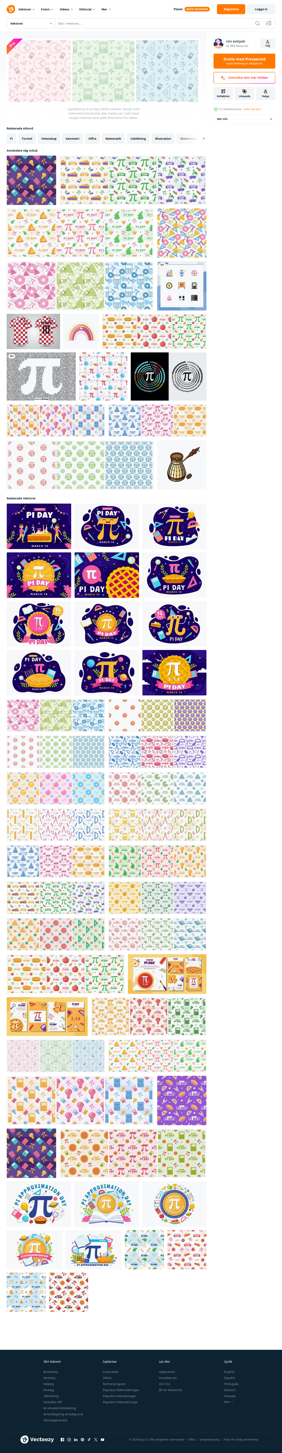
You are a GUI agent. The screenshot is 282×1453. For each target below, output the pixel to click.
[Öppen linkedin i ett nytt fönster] (75, 1439)
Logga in (261, 9)
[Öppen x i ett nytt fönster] (95, 1439)
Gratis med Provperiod (245, 61)
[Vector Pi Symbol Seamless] (41, 376)
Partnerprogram (114, 1384)
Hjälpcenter (167, 1372)
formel (27, 139)
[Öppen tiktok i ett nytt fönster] (89, 1439)
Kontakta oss (168, 1378)
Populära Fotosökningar (119, 1396)
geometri (72, 139)
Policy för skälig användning (241, 1439)
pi (11, 139)
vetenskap (49, 139)
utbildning (138, 139)
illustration (163, 139)
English (229, 1372)
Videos (64, 9)
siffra (92, 139)
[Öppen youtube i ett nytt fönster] (102, 1439)
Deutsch (230, 1390)
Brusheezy (50, 1372)
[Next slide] (200, 139)
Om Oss (164, 1384)
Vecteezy (49, 1378)
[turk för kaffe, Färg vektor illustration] (181, 465)
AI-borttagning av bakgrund (63, 1414)
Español (229, 1378)
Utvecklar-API (52, 1402)
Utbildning (50, 1396)
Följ (268, 46)
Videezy (48, 1384)
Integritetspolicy (210, 1439)
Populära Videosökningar (120, 1402)
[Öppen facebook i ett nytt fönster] (62, 1439)
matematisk (189, 139)
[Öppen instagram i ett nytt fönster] (69, 1439)
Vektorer (24, 9)
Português (231, 1384)
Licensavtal (110, 1372)
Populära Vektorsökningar (121, 1390)
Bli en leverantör (170, 1390)
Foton (45, 9)
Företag (48, 1390)
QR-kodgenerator (55, 1420)
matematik (113, 139)
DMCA (107, 1378)
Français (230, 1396)
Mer (104, 9)
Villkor (192, 1439)
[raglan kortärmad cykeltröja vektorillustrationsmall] (33, 331)
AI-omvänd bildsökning (59, 1408)
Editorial (85, 9)
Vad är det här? (252, 109)
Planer (178, 9)
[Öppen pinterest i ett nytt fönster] (82, 1439)
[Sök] (257, 23)
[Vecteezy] (11, 9)
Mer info (222, 119)
